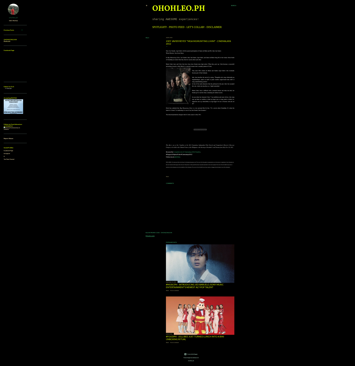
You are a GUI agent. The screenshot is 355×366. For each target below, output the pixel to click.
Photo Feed (177, 27)
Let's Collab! (195, 27)
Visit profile (13, 20)
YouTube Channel (9, 159)
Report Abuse (8, 138)
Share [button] (147, 37)
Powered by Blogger (192, 354)
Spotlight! (159, 27)
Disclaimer (214, 27)
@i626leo (177, 157)
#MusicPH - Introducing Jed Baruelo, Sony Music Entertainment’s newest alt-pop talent (195, 286)
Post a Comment (174, 290)
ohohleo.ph (13, 17)
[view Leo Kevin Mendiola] (13, 129)
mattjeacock (195, 357)
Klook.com (150, 236)
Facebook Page (8, 150)
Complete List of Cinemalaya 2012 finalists (187, 152)
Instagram (7, 153)
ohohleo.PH (178, 8)
